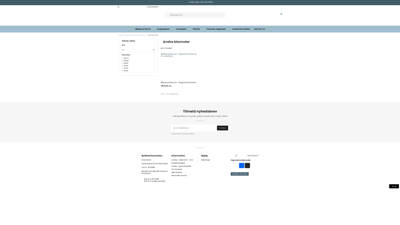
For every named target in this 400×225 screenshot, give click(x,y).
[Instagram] (247, 165)
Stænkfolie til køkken (241, 29)
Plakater (196, 29)
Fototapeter (181, 29)
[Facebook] (241, 165)
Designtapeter (163, 29)
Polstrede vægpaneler (216, 29)
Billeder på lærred (143, 29)
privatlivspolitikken (188, 133)
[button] (394, 186)
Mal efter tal (259, 29)
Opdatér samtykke (240, 174)
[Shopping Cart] (280, 15)
